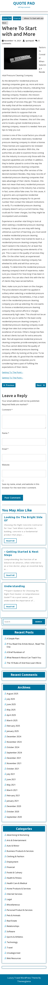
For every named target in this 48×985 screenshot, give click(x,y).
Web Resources (14, 958)
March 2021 (12, 790)
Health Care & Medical (17, 883)
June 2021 (11, 779)
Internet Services (14, 894)
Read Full (11, 541)
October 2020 (13, 811)
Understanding (14, 586)
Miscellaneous (13, 904)
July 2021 (11, 774)
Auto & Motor (13, 845)
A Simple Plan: (13, 638)
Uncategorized (13, 953)
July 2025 (11, 699)
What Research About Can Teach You (24, 657)
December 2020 (14, 806)
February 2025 (13, 725)
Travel (10, 947)
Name (5, 433)
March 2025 (12, 720)
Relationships (13, 926)
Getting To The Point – (12, 372)
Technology (12, 942)
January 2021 (13, 801)
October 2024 (13, 747)
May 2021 (11, 784)
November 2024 (14, 742)
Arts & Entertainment (16, 840)
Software (11, 931)
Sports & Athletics (15, 937)
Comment (7, 409)
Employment (12, 861)
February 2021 (13, 795)
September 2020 (14, 817)
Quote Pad (24, 3)
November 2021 (14, 763)
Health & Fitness (14, 878)
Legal (9, 899)
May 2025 (11, 709)
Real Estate (12, 920)
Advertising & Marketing (18, 835)
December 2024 (14, 736)
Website (5, 464)
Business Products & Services (20, 851)
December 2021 (14, 758)
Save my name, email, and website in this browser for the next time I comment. (20, 486)
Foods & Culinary (14, 872)
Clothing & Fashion (15, 856)
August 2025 (12, 693)
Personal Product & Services (19, 910)
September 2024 (14, 752)
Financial (17, 18)
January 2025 (13, 731)
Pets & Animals (13, 915)
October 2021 (13, 768)
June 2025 (11, 704)
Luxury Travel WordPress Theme (22, 977)
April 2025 (11, 715)
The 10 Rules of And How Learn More (24, 663)
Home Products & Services (19, 888)
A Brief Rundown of (16, 652)
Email (5, 449)
